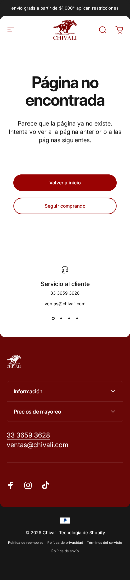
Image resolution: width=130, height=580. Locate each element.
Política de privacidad (65, 542)
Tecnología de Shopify (82, 532)
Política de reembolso (25, 542)
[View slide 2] (61, 318)
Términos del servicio (104, 542)
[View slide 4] (77, 318)
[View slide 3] (69, 318)
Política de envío (65, 551)
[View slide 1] (53, 318)
